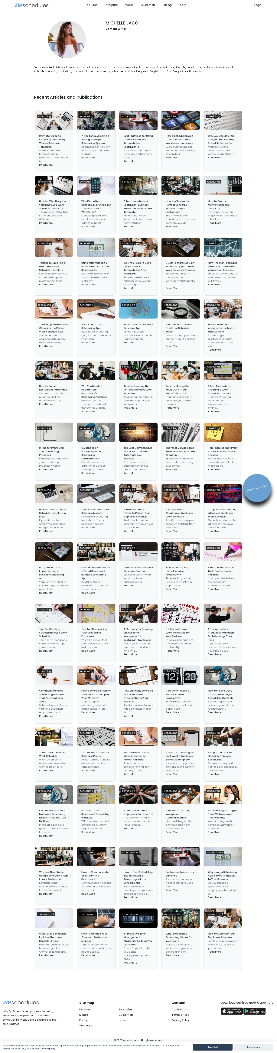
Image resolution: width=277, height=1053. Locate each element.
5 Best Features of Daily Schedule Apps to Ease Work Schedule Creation (181, 266)
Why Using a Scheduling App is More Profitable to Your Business (222, 875)
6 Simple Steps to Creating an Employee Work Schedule (179, 513)
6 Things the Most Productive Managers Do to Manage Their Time (221, 634)
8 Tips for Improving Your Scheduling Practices (51, 451)
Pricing (167, 5)
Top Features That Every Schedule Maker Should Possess (222, 451)
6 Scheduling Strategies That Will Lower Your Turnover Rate (222, 814)
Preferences (253, 1047)
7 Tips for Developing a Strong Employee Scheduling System (95, 139)
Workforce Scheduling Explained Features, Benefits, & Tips (53, 937)
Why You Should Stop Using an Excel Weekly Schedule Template (221, 139)
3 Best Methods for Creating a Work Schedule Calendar (219, 389)
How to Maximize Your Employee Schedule (221, 935)
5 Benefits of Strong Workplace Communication (178, 814)
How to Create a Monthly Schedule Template (219, 205)
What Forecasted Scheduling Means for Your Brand (179, 937)
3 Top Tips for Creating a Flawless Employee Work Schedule (222, 513)
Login (257, 5)
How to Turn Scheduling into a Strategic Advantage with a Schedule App (138, 877)
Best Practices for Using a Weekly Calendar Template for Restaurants (138, 141)
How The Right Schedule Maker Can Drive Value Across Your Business (222, 266)
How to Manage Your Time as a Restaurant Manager (94, 937)
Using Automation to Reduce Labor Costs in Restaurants (95, 266)
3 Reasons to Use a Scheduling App (93, 326)
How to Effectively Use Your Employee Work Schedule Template (52, 205)
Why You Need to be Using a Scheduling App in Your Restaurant (53, 875)
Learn (182, 5)
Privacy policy (48, 1048)
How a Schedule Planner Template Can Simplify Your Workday (96, 694)
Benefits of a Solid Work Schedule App (138, 326)
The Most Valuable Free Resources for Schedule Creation (180, 451)
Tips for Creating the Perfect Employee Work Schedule (138, 389)
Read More (46, 165)
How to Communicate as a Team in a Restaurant (95, 875)
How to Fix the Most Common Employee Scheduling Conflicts (220, 694)
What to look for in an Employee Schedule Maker (179, 328)
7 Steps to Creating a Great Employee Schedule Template (52, 266)
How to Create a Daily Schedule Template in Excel (52, 513)
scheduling (44, 116)
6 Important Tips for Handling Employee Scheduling (220, 756)
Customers (148, 5)
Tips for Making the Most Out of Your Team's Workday (177, 389)
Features (91, 5)
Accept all (213, 1047)
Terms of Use (180, 1015)
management (46, 852)
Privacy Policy (181, 1020)
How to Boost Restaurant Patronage (53, 387)
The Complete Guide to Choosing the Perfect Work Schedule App (53, 328)
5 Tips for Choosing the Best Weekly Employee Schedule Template (180, 756)
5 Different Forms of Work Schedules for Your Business (178, 632)
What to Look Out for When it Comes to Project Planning (137, 756)
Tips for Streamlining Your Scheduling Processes (94, 632)
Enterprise (111, 5)
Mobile (129, 5)
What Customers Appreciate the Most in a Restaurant (222, 328)
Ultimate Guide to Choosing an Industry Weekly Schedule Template (52, 141)
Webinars (85, 1025)
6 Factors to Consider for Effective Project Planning (221, 571)
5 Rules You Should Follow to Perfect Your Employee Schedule (137, 513)
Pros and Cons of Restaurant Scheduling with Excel (95, 814)
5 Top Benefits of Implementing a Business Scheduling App (51, 573)
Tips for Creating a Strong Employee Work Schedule (53, 632)
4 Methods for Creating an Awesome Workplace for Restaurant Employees (138, 634)
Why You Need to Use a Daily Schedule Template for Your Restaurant (138, 268)
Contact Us (179, 1009)
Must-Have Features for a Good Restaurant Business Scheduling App (96, 573)
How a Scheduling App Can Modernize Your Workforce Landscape (179, 139)
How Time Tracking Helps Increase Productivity (177, 571)
